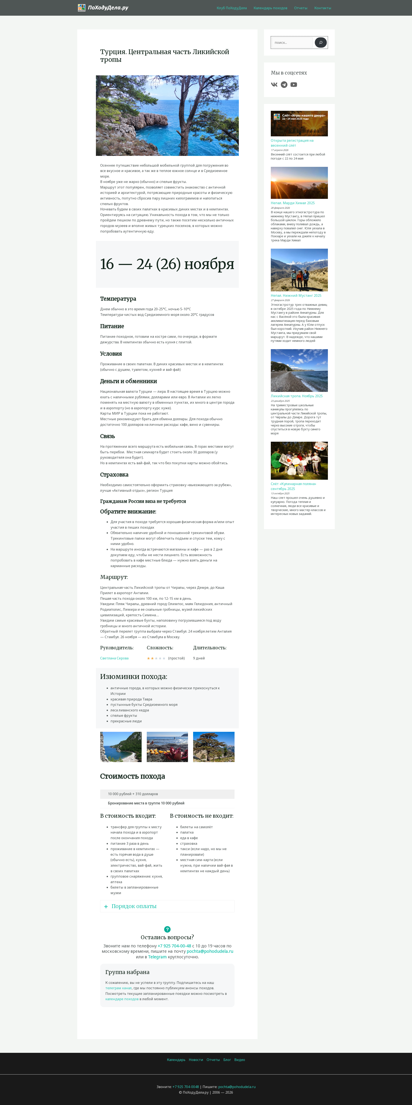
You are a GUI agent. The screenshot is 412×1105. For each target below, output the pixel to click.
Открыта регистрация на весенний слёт (292, 143)
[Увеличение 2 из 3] (182, 737)
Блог (227, 1059)
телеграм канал (118, 988)
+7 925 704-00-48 (174, 946)
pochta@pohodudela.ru (210, 951)
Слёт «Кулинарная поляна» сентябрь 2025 (293, 486)
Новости (196, 1059)
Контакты (322, 8)
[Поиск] (321, 42)
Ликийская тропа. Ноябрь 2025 (297, 396)
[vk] (275, 84)
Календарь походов (270, 8)
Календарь (176, 1059)
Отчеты (300, 8)
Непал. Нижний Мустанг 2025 (296, 295)
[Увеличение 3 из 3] (229, 737)
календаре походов (122, 999)
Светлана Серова (114, 658)
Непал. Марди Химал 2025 (293, 203)
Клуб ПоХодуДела (232, 8)
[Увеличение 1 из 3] (136, 737)
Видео (239, 1059)
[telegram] (285, 84)
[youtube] (294, 84)
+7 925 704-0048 (186, 1086)
